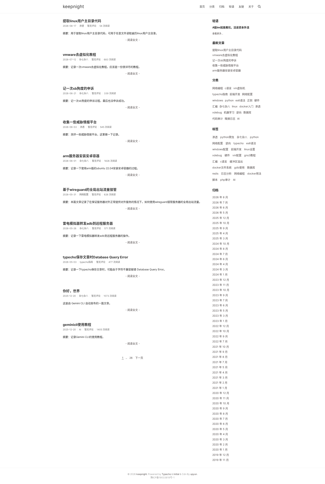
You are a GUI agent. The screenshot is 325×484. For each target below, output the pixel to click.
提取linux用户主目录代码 (82, 21)
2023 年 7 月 (220, 300)
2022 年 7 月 (220, 341)
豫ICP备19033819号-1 (162, 477)
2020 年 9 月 (220, 408)
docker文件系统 (222, 167)
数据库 (247, 112)
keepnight (73, 6)
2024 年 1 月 (220, 274)
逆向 (238, 112)
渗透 (257, 106)
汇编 (215, 106)
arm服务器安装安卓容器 (81, 156)
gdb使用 (239, 167)
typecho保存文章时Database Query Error (95, 257)
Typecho (166, 474)
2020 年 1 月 (220, 449)
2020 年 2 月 (220, 444)
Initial (176, 474)
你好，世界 (71, 291)
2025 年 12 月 (220, 217)
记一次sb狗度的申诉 (78, 88)
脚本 (215, 179)
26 (131, 357)
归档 (221, 6)
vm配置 (236, 155)
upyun (193, 474)
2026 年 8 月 (220, 197)
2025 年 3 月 (220, 238)
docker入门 (246, 106)
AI (238, 118)
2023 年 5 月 (220, 310)
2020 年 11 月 (220, 398)
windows (217, 100)
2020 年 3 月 (220, 439)
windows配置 (220, 149)
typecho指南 (220, 94)
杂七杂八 (224, 106)
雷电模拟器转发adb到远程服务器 (88, 223)
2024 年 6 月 (220, 259)
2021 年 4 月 (220, 372)
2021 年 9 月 (220, 351)
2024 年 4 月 (220, 264)
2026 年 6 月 (220, 207)
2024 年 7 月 (220, 254)
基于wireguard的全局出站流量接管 (90, 190)
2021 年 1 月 (219, 387)
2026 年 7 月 (220, 202)
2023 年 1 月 (220, 320)
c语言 (228, 88)
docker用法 (254, 173)
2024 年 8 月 (220, 248)
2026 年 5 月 (220, 212)
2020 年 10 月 (220, 403)
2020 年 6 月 (220, 423)
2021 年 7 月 (219, 362)
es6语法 (240, 100)
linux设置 (249, 149)
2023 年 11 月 (220, 284)
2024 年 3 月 (220, 269)
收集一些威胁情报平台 (80, 122)
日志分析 (226, 173)
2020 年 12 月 (220, 392)
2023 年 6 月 (220, 305)
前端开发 (235, 94)
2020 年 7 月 (220, 418)
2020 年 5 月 (220, 429)
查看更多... (217, 33)
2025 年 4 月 (220, 233)
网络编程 (217, 88)
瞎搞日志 (230, 118)
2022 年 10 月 (220, 331)
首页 (202, 6)
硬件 (257, 100)
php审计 (225, 179)
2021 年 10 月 (220, 346)
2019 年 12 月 (220, 454)
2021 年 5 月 (220, 367)
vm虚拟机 (239, 88)
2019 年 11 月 (220, 459)
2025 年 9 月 (220, 228)
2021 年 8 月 (220, 356)
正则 (249, 100)
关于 (251, 6)
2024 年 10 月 (220, 243)
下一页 (139, 357)
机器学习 (229, 112)
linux (235, 106)
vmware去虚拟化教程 (79, 55)
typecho (238, 143)
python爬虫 (227, 137)
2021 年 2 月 (219, 382)
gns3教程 (250, 155)
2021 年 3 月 (220, 377)
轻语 (231, 6)
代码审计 (217, 118)
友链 (241, 6)
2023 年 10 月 (220, 289)
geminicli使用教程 (77, 325)
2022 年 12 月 (220, 326)
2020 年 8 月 (220, 413)
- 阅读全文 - (132, 39)
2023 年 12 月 (220, 279)
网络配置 (247, 94)
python (229, 100)
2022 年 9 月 (220, 336)
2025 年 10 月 (220, 223)
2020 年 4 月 (220, 434)
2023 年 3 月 (220, 315)
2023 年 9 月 (220, 295)
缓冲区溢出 (236, 161)
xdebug (217, 112)
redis (215, 173)
